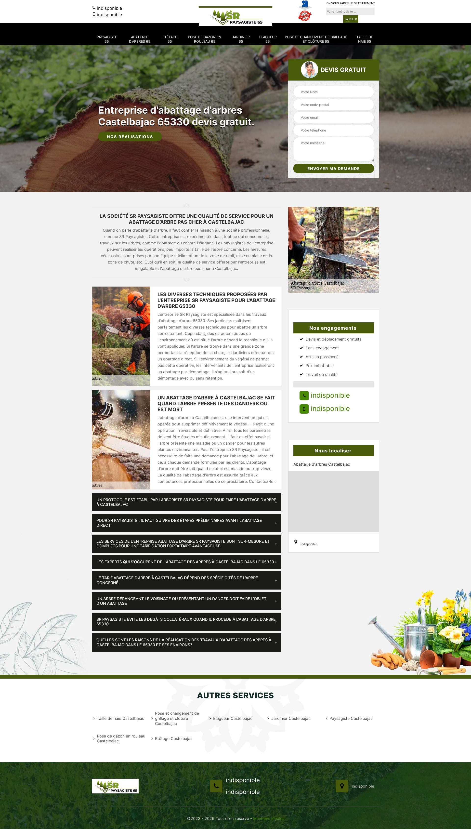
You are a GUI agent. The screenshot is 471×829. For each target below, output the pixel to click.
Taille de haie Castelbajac (120, 718)
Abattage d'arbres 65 (139, 39)
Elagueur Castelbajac (232, 718)
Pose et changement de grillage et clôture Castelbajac (177, 718)
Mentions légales (268, 818)
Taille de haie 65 (364, 39)
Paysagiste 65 (107, 39)
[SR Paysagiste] (235, 16)
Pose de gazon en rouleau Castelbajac (121, 739)
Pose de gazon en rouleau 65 (204, 39)
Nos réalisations (130, 136)
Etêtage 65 (169, 39)
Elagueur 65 (268, 39)
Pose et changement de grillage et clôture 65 (316, 39)
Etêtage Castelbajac (174, 738)
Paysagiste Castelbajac (351, 718)
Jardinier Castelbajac (291, 718)
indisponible (109, 8)
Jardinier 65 (241, 39)
